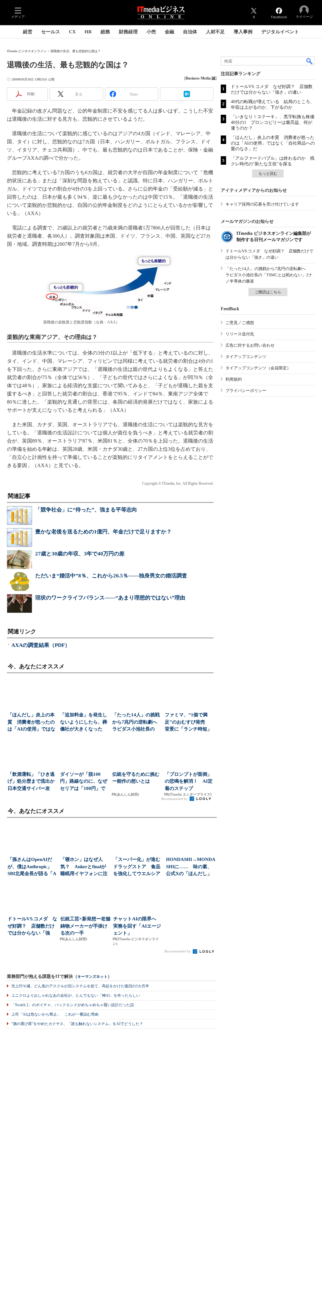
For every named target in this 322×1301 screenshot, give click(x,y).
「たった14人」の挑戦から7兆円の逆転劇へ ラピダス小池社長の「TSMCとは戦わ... (136, 722)
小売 (151, 31)
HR (88, 31)
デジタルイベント (280, 31)
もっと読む (267, 173)
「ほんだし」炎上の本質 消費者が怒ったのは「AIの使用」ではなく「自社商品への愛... (31, 722)
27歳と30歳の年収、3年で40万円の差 (80, 554)
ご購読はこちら (268, 292)
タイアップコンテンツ (245, 356)
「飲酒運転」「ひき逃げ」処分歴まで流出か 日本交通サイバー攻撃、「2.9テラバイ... (32, 782)
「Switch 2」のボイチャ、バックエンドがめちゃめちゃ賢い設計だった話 (72, 1005)
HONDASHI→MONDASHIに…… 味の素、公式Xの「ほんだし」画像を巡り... (190, 867)
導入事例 (243, 31)
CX (72, 31)
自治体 (190, 31)
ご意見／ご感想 (239, 322)
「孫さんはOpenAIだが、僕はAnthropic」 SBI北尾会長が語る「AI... (32, 867)
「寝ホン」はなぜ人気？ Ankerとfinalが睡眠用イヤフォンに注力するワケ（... (84, 867)
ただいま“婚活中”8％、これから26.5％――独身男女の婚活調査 (111, 576)
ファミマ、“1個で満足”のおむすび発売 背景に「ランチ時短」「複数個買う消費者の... (188, 722)
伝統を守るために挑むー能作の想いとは (135, 778)
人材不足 (215, 31)
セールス (50, 31)
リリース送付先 (239, 334)
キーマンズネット (92, 977)
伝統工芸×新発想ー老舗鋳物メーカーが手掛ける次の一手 (85, 925)
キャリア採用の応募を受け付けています (262, 204)
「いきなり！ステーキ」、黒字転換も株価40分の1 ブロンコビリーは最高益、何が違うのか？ (272, 122)
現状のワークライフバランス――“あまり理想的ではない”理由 (110, 598)
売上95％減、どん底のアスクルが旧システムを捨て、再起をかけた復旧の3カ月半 (80, 986)
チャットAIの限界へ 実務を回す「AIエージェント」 (137, 925)
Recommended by (175, 799)
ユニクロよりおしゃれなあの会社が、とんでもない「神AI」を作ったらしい (75, 995)
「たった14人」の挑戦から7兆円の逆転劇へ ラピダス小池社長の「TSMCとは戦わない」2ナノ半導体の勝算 (269, 275)
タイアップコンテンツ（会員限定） (258, 368)
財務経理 (128, 31)
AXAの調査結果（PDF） (40, 645)
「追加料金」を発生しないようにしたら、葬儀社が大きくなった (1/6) (83, 722)
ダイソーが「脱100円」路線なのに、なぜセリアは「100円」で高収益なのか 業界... (83, 782)
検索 (309, 61)
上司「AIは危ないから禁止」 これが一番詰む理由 (54, 1014)
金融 (169, 31)
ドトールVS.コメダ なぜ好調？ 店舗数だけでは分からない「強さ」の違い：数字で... (32, 926)
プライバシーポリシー (245, 390)
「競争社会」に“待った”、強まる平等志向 (86, 510)
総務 (105, 31)
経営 (27, 31)
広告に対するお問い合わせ (250, 345)
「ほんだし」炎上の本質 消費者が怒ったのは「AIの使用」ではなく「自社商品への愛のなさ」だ (273, 143)
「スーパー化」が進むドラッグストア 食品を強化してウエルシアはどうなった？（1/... (136, 867)
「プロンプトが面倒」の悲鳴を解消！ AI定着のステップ (189, 781)
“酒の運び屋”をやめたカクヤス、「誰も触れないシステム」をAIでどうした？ (77, 1024)
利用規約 (233, 379)
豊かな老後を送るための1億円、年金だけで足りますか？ (103, 532)
